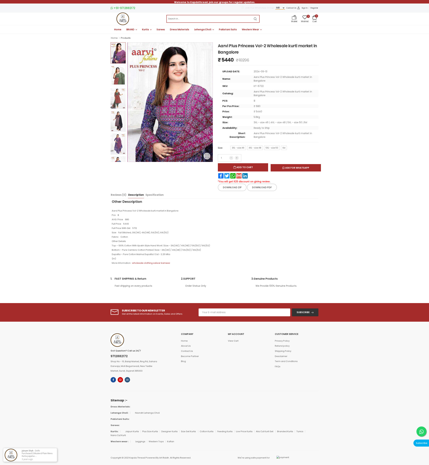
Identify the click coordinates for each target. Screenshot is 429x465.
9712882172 (119, 356)
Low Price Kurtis (244, 431)
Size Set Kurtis (188, 431)
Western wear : (120, 441)
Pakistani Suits (228, 29)
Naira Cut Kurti (118, 435)
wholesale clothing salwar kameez (151, 263)
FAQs (277, 366)
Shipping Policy (283, 351)
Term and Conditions (286, 361)
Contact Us (291, 8)
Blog (183, 361)
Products (126, 38)
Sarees (161, 29)
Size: (220, 148)
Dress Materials (179, 29)
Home (117, 29)
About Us (186, 345)
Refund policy (282, 345)
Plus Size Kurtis (150, 431)
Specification (154, 195)
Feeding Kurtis (225, 431)
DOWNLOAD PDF (262, 187)
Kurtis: (114, 431)
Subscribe (303, 312)
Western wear (250, 29)
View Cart (233, 340)
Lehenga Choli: (119, 413)
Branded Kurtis (285, 431)
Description (136, 195)
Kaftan (170, 441)
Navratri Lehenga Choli (147, 413)
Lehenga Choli (202, 29)
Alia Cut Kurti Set (265, 431)
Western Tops (156, 441)
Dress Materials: (120, 407)
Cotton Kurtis (207, 431)
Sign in (305, 8)
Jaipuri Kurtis (132, 431)
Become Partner (190, 356)
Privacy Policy (282, 340)
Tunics (299, 431)
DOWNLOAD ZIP (232, 187)
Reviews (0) (118, 195)
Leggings (140, 441)
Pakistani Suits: (120, 419)
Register (314, 8)
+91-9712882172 (124, 8)
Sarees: (115, 425)
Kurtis (145, 29)
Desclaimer (281, 356)
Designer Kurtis (169, 431)
